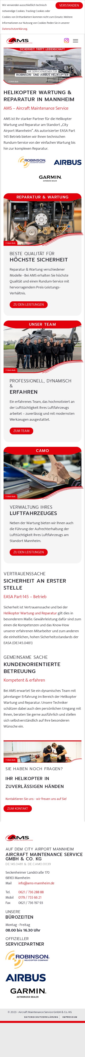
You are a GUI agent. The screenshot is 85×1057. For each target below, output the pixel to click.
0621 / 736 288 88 (31, 892)
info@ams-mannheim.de (36, 883)
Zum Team (21, 431)
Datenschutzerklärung (41, 1017)
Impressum (69, 1017)
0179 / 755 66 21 (29, 898)
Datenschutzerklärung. (14, 29)
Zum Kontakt (17, 808)
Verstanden (69, 6)
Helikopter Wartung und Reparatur (30, 613)
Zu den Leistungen (28, 305)
